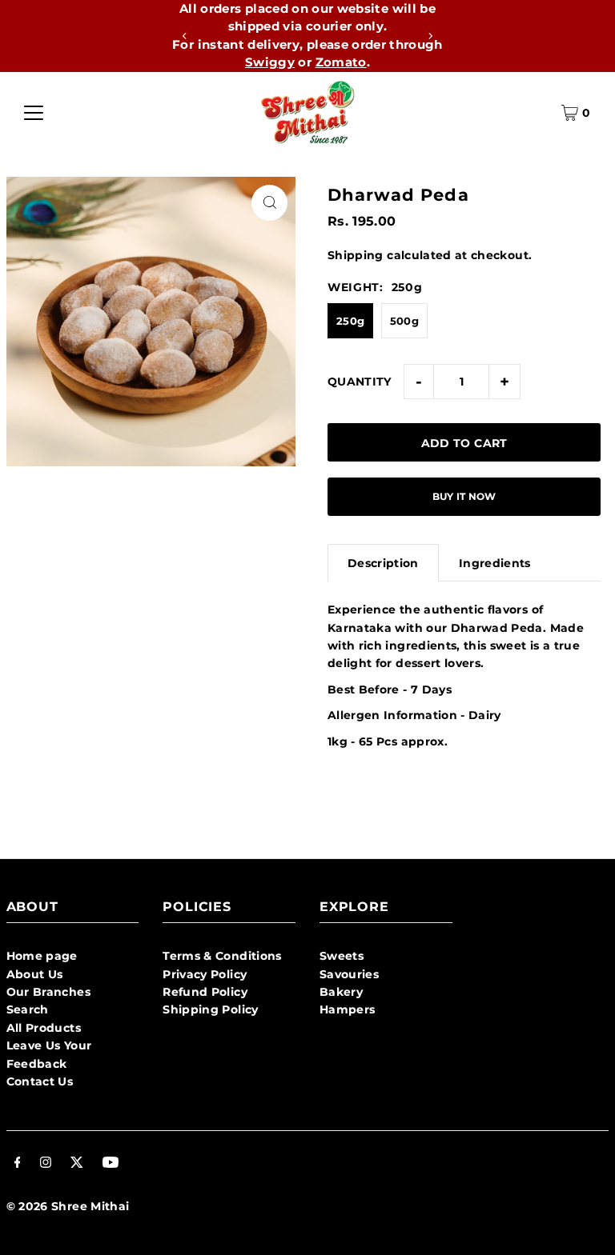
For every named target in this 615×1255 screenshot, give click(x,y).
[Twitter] (76, 1164)
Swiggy (270, 62)
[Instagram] (45, 1164)
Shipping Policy (210, 1009)
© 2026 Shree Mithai (68, 1206)
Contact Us (40, 1081)
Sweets (342, 956)
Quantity (360, 381)
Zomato (341, 62)
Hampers (347, 1009)
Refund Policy (205, 992)
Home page (42, 956)
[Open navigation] (34, 113)
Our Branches (48, 992)
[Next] (430, 36)
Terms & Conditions (222, 956)
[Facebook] (17, 1164)
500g (404, 320)
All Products (43, 1028)
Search (27, 1009)
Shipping (356, 255)
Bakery (341, 992)
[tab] (383, 563)
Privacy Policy (205, 974)
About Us (34, 974)
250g (350, 320)
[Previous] (185, 36)
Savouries (349, 974)
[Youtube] (110, 1164)
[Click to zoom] (269, 203)
